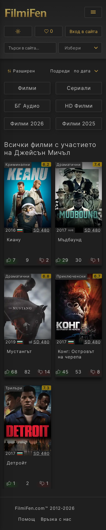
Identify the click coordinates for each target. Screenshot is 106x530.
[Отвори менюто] (93, 12)
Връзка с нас (56, 519)
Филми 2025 (78, 123)
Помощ (26, 519)
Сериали (79, 88)
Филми (27, 88)
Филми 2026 (27, 123)
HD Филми (79, 106)
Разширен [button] (24, 70)
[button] (18, 31)
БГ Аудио (27, 106)
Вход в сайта (84, 31)
